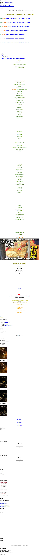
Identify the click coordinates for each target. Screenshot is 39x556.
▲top (1, 326)
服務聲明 (27, 545)
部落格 (3, 54)
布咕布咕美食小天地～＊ (7, 6)
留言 (7, 322)
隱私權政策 (24, 545)
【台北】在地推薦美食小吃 (8, 325)
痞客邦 (6, 322)
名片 (2, 55)
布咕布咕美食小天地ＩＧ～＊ (4, 503)
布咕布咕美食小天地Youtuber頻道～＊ (5, 506)
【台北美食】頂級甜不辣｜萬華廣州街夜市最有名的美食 (13, 58)
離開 (4, 554)
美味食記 (6, 324)
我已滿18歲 (2, 554)
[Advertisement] (19, 74)
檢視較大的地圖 (19, 288)
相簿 (2, 53)
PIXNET (14, 545)
